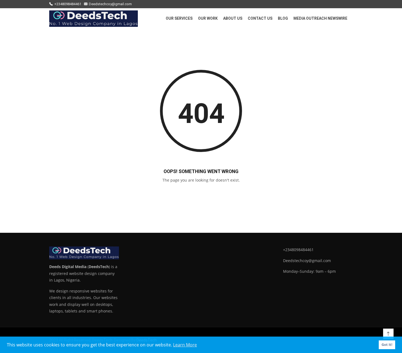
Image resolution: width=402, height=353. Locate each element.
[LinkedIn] (337, 4)
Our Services (179, 18)
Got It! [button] (386, 344)
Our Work (208, 18)
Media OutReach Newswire (320, 18)
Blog (283, 18)
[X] (344, 4)
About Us (232, 18)
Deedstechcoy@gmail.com (110, 4)
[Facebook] (330, 4)
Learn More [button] (185, 345)
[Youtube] (351, 4)
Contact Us (260, 18)
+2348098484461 (67, 4)
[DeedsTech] (93, 18)
